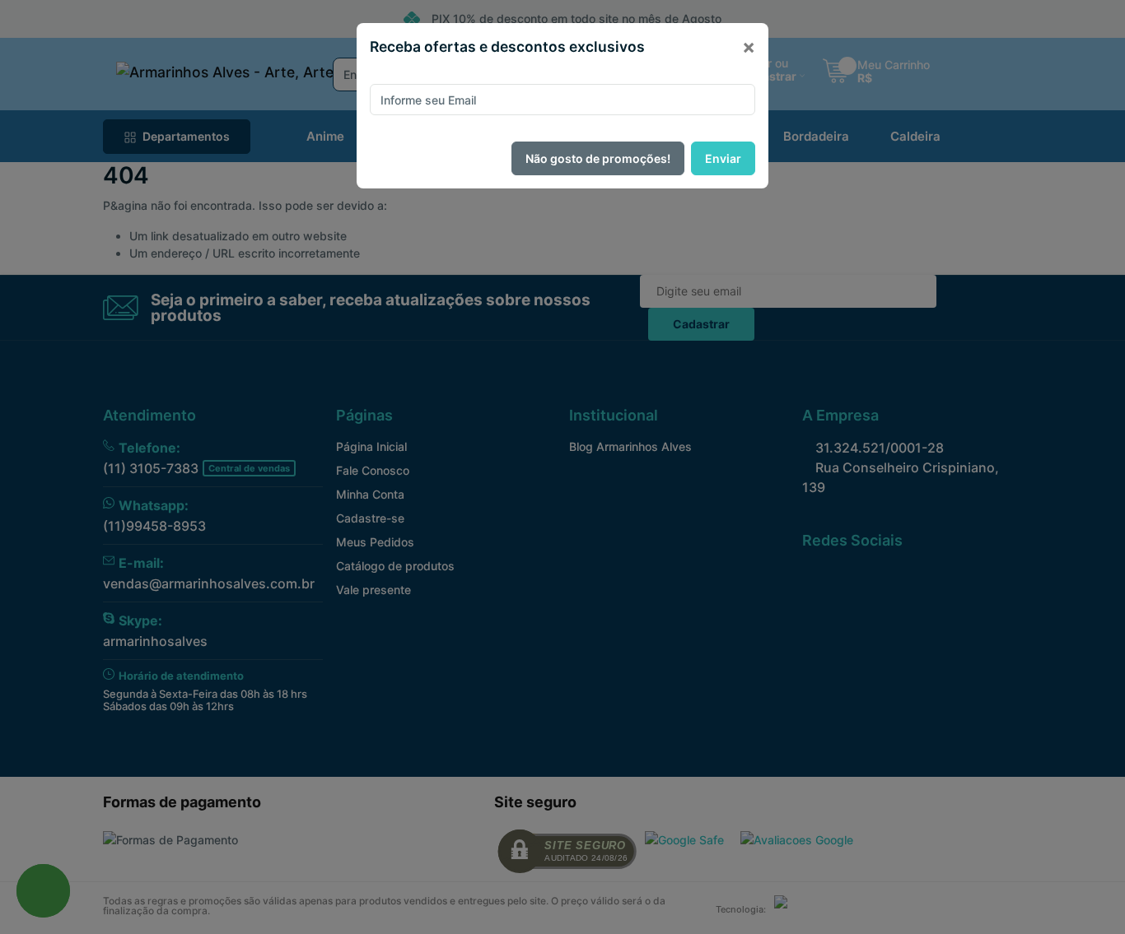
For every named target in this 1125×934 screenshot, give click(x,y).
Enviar (723, 158)
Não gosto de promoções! (597, 158)
